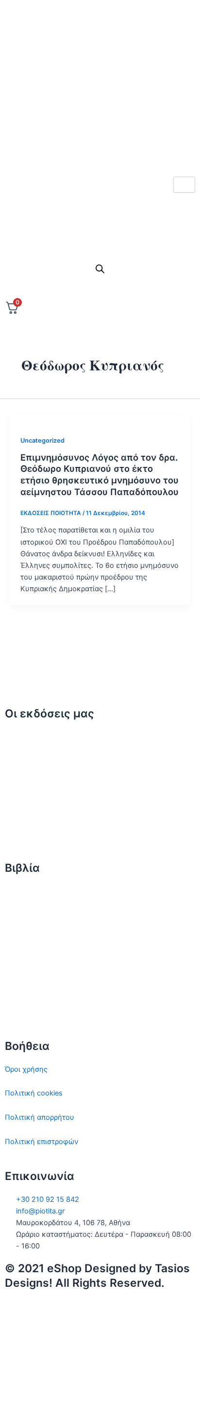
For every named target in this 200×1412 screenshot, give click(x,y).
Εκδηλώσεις (25, 809)
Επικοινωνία (25, 785)
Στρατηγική (24, 915)
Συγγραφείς (25, 833)
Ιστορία (17, 939)
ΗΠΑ (12, 1011)
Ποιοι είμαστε (28, 760)
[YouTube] (100, 1391)
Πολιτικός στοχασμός (42, 963)
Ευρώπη (18, 987)
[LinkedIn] (100, 123)
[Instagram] (100, 102)
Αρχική (17, 736)
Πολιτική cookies (34, 1093)
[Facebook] (100, 80)
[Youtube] (100, 144)
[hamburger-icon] (184, 185)
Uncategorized (42, 440)
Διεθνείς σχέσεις (33, 891)
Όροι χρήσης (26, 1069)
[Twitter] (100, 59)
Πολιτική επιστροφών (41, 1141)
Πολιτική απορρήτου (39, 1117)
